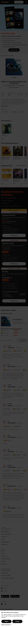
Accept (17, 621)
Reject (6, 621)
